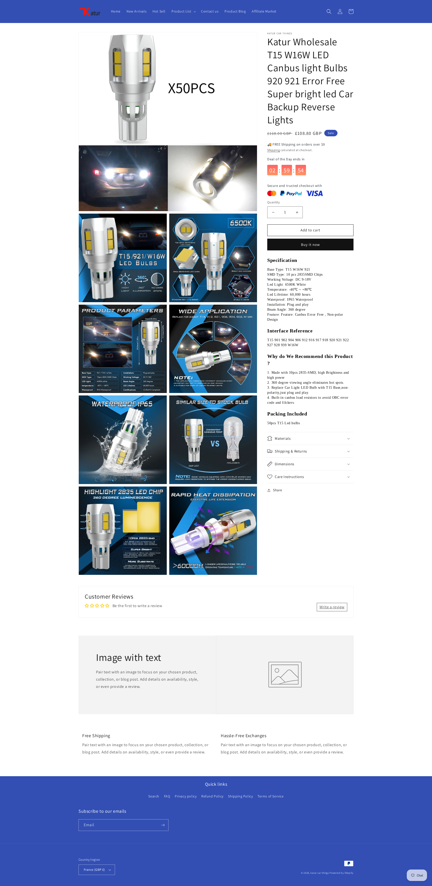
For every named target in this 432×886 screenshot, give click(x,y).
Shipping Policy (240, 796)
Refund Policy (212, 796)
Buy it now (310, 244)
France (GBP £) (94, 869)
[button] (183, 11)
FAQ (167, 796)
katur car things (319, 872)
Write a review (332, 607)
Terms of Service (271, 796)
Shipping (273, 150)
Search (153, 796)
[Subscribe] (162, 825)
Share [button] (277, 490)
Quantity (273, 202)
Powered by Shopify (342, 872)
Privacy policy (185, 796)
